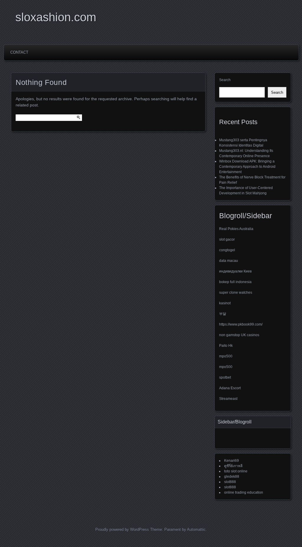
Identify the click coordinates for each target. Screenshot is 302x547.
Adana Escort (230, 388)
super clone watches (235, 292)
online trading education (243, 492)
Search (225, 80)
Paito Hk (226, 346)
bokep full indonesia (235, 282)
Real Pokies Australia (236, 229)
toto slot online (235, 471)
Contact (19, 52)
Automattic (196, 529)
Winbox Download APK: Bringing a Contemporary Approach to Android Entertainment (247, 166)
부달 (222, 314)
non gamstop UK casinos (239, 335)
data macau (228, 261)
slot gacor (227, 239)
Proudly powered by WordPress (122, 529)
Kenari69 (231, 461)
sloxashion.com (55, 17)
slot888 (230, 482)
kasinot (225, 303)
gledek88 (231, 476)
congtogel (227, 250)
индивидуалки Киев (235, 271)
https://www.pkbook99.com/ (240, 324)
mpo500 (225, 356)
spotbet (225, 377)
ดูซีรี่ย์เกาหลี (233, 466)
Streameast (228, 399)
